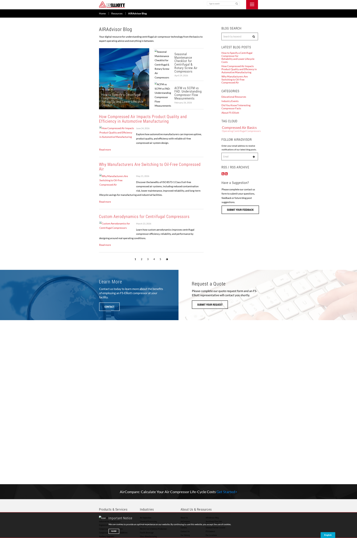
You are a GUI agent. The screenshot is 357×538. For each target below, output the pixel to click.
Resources (117, 13)
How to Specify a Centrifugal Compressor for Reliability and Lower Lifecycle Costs (237, 57)
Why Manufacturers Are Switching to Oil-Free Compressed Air (150, 167)
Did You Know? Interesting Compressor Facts (235, 107)
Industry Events (230, 101)
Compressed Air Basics (239, 127)
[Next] (167, 259)
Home (102, 13)
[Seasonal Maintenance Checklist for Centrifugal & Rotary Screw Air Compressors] (178, 64)
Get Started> (226, 492)
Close (113, 531)
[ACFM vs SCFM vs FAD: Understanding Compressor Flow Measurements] (178, 95)
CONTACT (109, 306)
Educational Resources (233, 96)
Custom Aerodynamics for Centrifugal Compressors (144, 216)
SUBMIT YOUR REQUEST (210, 304)
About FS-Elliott (230, 112)
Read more (105, 149)
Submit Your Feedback (240, 209)
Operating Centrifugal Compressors (241, 131)
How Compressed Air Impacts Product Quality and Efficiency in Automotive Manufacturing (143, 119)
